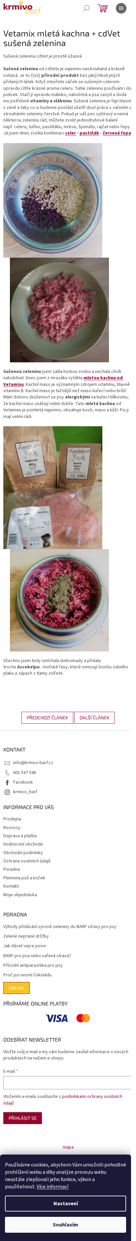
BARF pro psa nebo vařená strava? (37, 956)
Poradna (11, 869)
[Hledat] (86, 8)
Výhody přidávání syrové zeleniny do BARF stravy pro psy (60, 927)
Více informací (52, 1186)
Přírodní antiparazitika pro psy (33, 965)
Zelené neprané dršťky (26, 936)
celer (70, 133)
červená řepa (117, 133)
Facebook (23, 782)
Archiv (16, 988)
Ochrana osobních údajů (27, 861)
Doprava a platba (20, 836)
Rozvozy (11, 827)
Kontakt (11, 886)
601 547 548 (24, 772)
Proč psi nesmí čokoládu (27, 975)
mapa (68, 1147)
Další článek (94, 717)
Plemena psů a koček (24, 878)
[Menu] (121, 8)
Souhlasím (65, 1224)
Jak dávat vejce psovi (24, 946)
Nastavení (65, 1203)
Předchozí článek (47, 717)
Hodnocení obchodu (23, 844)
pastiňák (89, 133)
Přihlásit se (23, 1118)
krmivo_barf (25, 792)
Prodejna (12, 819)
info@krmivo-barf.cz (33, 762)
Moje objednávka (20, 895)
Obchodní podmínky (23, 853)
